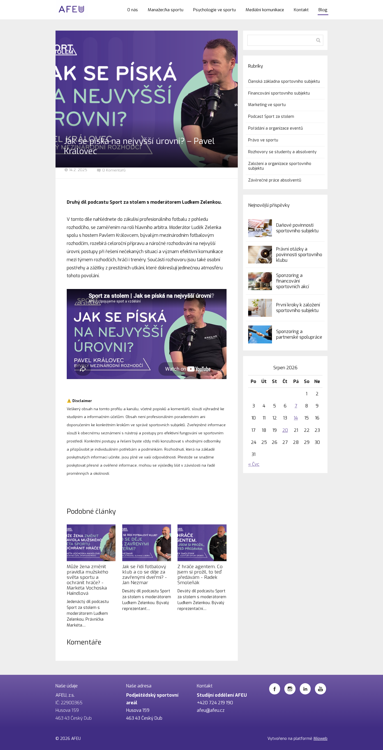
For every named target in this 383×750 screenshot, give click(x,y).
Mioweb (320, 738)
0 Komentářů (114, 170)
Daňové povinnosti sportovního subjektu (297, 228)
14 (296, 418)
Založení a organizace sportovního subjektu (279, 166)
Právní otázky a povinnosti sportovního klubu (299, 254)
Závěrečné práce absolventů (274, 180)
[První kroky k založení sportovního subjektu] (260, 308)
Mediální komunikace (265, 10)
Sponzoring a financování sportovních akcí (292, 281)
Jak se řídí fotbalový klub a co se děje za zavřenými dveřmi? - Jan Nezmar (144, 574)
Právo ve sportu (263, 140)
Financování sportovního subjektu (279, 93)
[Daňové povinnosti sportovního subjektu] (260, 228)
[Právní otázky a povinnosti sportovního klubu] (260, 255)
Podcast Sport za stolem (271, 116)
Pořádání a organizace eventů (275, 128)
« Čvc (253, 464)
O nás (132, 10)
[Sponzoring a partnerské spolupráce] (260, 334)
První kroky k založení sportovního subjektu (298, 307)
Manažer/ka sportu (165, 10)
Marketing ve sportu (267, 104)
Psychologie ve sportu (214, 10)
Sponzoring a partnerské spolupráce (299, 334)
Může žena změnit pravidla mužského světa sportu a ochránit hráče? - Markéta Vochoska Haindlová (87, 580)
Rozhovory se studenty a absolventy (282, 152)
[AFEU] (72, 9)
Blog (323, 10)
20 (285, 430)
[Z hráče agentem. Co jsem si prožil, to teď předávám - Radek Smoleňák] (201, 542)
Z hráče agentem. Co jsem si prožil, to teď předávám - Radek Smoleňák (200, 574)
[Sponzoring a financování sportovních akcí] (260, 281)
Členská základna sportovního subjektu (284, 81)
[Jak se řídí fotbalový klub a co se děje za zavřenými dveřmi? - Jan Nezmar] (146, 542)
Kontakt (301, 10)
